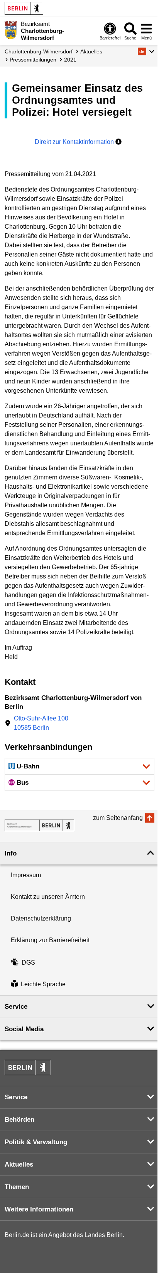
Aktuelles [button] (19, 1164)
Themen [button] (17, 1187)
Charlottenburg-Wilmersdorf (39, 51)
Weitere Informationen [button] (39, 1209)
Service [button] (16, 1006)
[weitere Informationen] (11, 30)
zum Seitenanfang (118, 817)
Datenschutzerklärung (41, 918)
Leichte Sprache (43, 984)
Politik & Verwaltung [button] (36, 1142)
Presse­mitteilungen (33, 59)
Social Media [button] (24, 1029)
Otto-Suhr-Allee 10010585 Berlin (41, 723)
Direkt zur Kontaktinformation (75, 142)
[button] (146, 51)
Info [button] (11, 853)
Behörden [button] (19, 1119)
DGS (28, 962)
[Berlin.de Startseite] (24, 8)
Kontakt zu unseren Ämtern (48, 896)
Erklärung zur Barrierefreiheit (50, 940)
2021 (70, 59)
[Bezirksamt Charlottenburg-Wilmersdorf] (39, 825)
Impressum (26, 875)
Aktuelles (91, 51)
